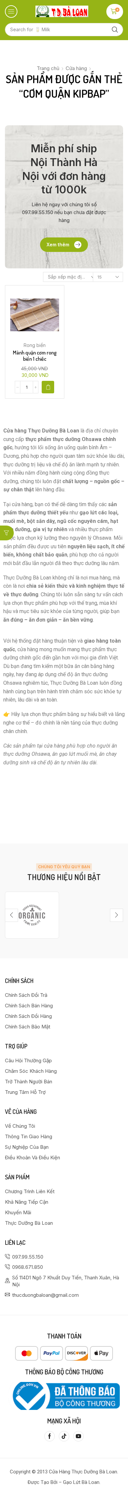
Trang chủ (48, 68)
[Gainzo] (32, 915)
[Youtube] (78, 1436)
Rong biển (35, 345)
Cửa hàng (76, 68)
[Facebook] (49, 1436)
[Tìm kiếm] (115, 29)
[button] (11, 11)
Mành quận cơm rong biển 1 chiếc (34, 355)
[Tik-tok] (64, 1436)
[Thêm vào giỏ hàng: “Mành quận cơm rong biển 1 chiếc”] (48, 387)
